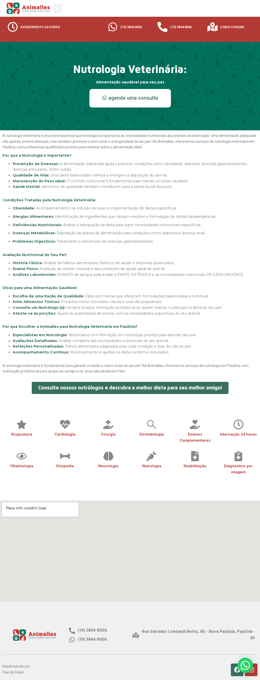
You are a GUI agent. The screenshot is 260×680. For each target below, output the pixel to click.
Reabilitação (195, 466)
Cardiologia (65, 434)
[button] (58, 8)
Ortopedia (65, 466)
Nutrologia (151, 466)
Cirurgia (108, 434)
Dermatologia (151, 434)
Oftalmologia (21, 466)
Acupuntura (21, 434)
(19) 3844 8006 (131, 27)
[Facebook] (237, 670)
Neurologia (108, 466)
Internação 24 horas (238, 434)
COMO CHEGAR (232, 27)
